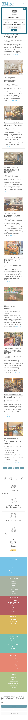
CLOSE (24, 8)
